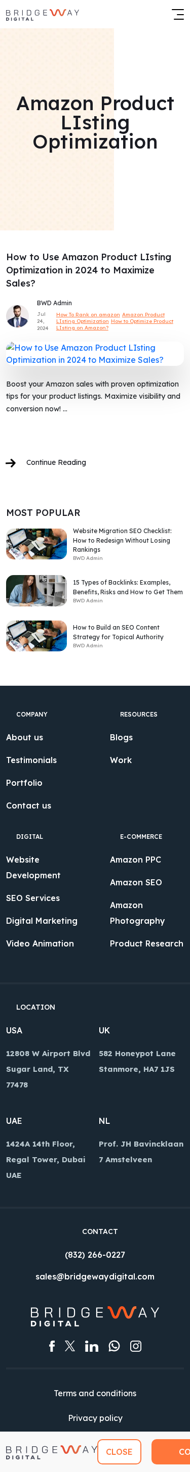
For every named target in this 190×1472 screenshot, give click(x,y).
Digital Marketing (42, 921)
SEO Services (33, 898)
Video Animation (40, 943)
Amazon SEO (136, 882)
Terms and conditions (95, 1393)
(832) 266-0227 (95, 1255)
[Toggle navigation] (175, 14)
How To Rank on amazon (88, 314)
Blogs (121, 737)
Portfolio (24, 783)
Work (121, 760)
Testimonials (31, 760)
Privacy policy (95, 1418)
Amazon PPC (135, 859)
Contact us (28, 805)
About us (24, 737)
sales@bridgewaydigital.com (95, 1276)
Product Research (146, 943)
